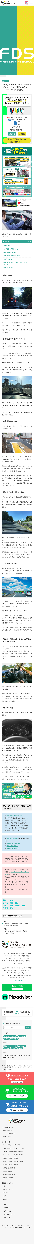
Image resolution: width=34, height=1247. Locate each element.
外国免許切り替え (12, 846)
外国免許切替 (14, 1039)
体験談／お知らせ (7, 1183)
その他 (6, 1039)
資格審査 (19, 1048)
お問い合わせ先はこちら (12, 916)
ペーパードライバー (10, 1036)
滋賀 (11, 1055)
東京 (6, 905)
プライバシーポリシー (9, 1214)
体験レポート (5, 81)
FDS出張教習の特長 (8, 1130)
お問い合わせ (7, 1211)
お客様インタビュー (20, 1046)
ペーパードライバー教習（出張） (12, 1145)
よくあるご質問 (7, 1136)
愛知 (11, 908)
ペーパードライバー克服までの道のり (13, 1151)
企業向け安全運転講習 (13, 843)
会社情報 (6, 1207)
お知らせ (6, 1048)
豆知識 (13, 1048)
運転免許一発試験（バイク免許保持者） (14, 1161)
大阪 (6, 903)
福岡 (6, 908)
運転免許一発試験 (12, 838)
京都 (11, 903)
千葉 (11, 905)
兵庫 (8, 1055)
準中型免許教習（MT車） (10, 1174)
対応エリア (6, 1204)
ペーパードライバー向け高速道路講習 (13, 1154)
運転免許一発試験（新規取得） (11, 1158)
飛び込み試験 (22, 1036)
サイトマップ (7, 1217)
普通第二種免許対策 (13, 848)
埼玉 (24, 905)
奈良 (17, 903)
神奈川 (17, 905)
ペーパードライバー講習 (14, 815)
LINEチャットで (18, 1096)
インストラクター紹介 (9, 1133)
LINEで (18, 1110)
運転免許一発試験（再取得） (10, 1164)
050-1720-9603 (18, 980)
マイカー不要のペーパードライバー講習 (14, 1148)
